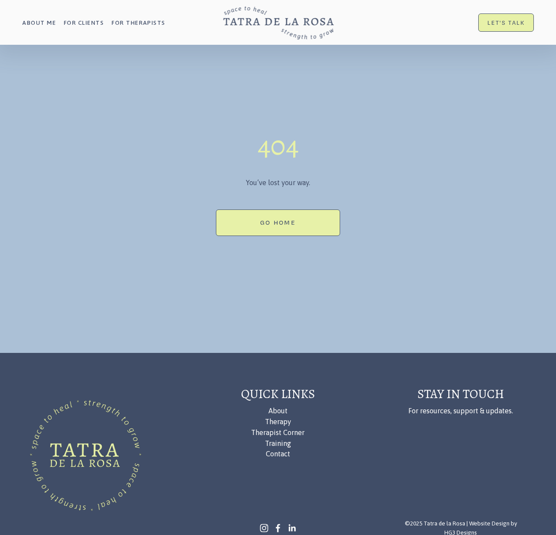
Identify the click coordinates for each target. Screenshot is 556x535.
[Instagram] (264, 528)
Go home (278, 222)
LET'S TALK (505, 22)
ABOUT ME (39, 22)
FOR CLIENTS (84, 22)
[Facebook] (278, 528)
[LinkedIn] (292, 528)
